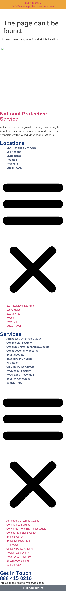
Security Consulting (18, 378)
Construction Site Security (22, 350)
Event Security (15, 354)
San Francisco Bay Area (21, 147)
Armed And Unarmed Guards (24, 338)
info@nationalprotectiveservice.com (33, 6)
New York (12, 163)
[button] (33, 237)
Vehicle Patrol (14, 382)
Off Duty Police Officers (20, 366)
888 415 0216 (33, 3)
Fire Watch (12, 362)
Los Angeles (14, 151)
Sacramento (13, 155)
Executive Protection (19, 358)
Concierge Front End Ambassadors (28, 346)
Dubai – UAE (14, 167)
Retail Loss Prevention (20, 374)
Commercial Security (19, 342)
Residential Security (18, 370)
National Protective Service (23, 116)
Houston (11, 159)
